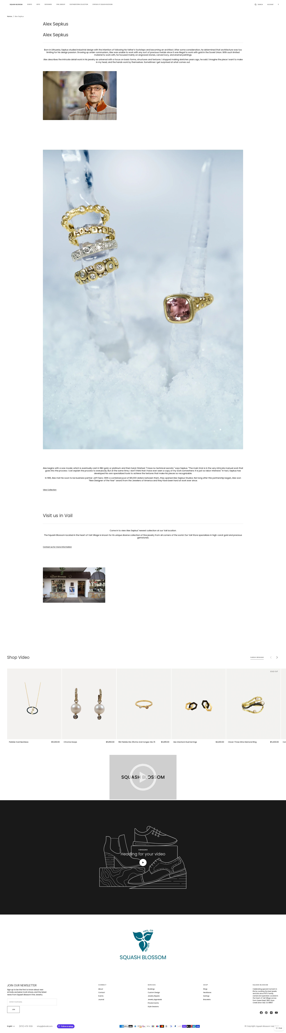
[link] (34, 704)
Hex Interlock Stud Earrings (185, 742)
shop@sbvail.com (45, 1026)
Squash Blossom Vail (265, 1026)
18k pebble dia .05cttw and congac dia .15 (136, 742)
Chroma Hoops (70, 742)
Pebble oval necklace (18, 742)
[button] (259, 4)
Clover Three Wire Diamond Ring (242, 742)
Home (9, 16)
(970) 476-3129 (26, 1026)
